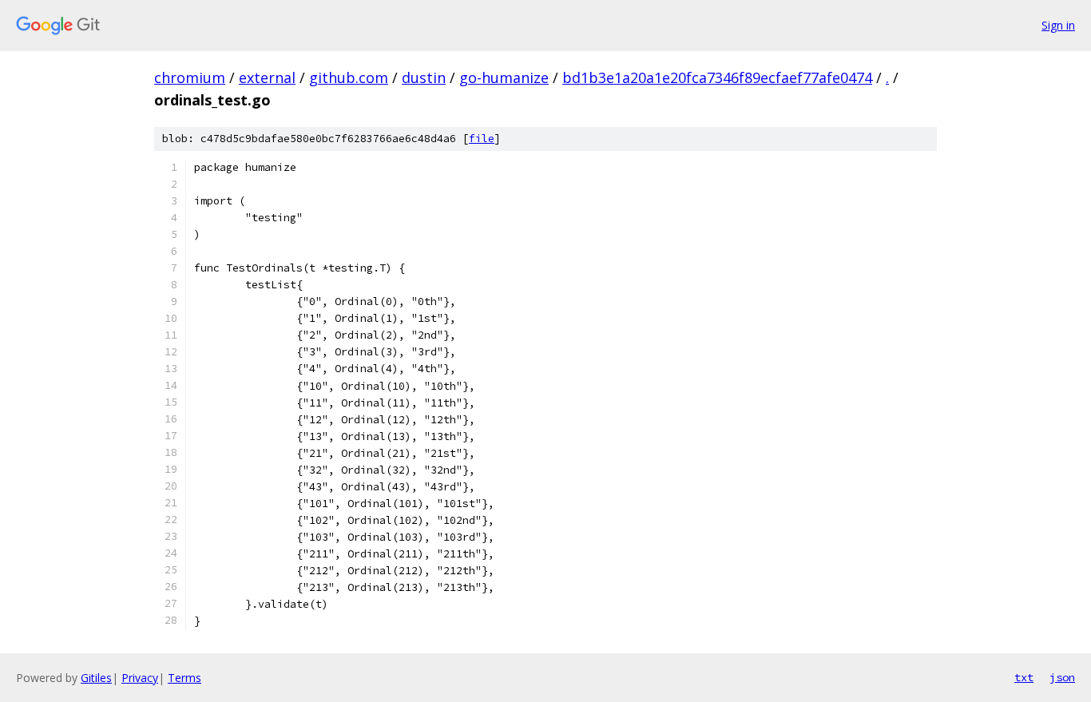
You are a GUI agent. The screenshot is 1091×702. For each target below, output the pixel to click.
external (267, 77)
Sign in (1058, 25)
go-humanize (504, 77)
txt (1023, 677)
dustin (424, 77)
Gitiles (96, 677)
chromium (189, 77)
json (1062, 677)
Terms (184, 677)
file (481, 138)
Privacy (139, 677)
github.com (348, 77)
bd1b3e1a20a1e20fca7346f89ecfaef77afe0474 (717, 77)
